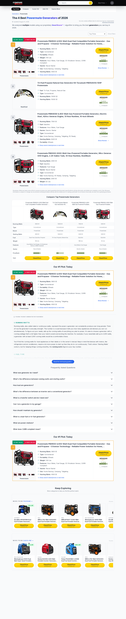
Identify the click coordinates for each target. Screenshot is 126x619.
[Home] (17, 3)
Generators (15, 14)
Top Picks (16, 9)
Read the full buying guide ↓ (63, 361)
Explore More (56, 9)
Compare (26, 9)
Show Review (102, 68)
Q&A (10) (45, 9)
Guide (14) (35, 9)
